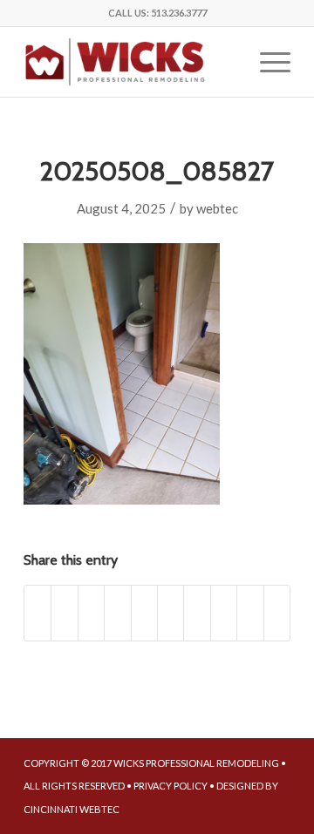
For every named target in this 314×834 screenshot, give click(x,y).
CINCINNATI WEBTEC (71, 809)
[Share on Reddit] (250, 613)
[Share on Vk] (223, 613)
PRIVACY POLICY (170, 785)
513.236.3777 (179, 12)
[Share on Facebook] (37, 613)
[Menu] (266, 62)
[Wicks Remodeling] (130, 62)
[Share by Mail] (277, 613)
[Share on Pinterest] (144, 613)
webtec (217, 208)
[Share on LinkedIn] (170, 613)
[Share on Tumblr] (196, 613)
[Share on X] (64, 613)
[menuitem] (266, 62)
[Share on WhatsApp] (117, 613)
